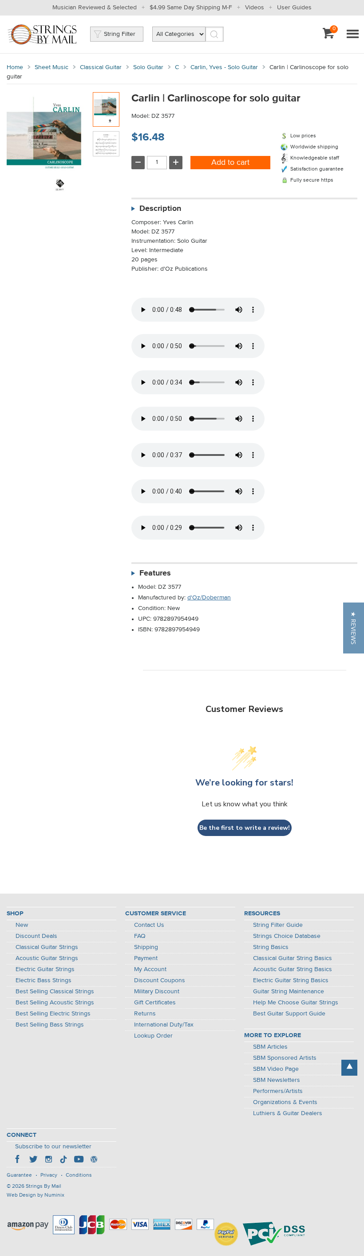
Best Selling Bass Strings (50, 1025)
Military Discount (156, 991)
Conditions (79, 1175)
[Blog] (93, 1160)
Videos (254, 7)
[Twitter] (33, 1160)
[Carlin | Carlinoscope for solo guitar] (106, 109)
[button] (353, 628)
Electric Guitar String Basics (290, 980)
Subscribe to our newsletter (53, 1146)
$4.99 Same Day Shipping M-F (191, 7)
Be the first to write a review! (244, 828)
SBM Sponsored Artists (285, 1058)
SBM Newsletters (276, 1080)
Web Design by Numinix (35, 1195)
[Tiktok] (63, 1160)
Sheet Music (51, 67)
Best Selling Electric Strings (53, 1014)
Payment (146, 958)
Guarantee (19, 1175)
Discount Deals (36, 936)
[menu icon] (352, 34)
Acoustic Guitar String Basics (292, 969)
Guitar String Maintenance (288, 991)
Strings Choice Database (286, 936)
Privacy (48, 1175)
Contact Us (149, 925)
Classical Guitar (101, 67)
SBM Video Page (276, 1069)
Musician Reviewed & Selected (94, 7)
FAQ (140, 936)
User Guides (294, 7)
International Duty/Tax (164, 1025)
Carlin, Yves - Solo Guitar (224, 67)
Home (15, 67)
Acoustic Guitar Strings (47, 958)
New (22, 925)
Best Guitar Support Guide (289, 1014)
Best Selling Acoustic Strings (55, 1002)
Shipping (146, 947)
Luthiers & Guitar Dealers (287, 1113)
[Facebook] (18, 1160)
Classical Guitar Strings (47, 947)
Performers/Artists (278, 1091)
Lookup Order (153, 1036)
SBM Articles (270, 1047)
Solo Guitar (148, 67)
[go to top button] (349, 1068)
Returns (145, 1014)
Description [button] (160, 209)
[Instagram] (48, 1160)
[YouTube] (78, 1160)
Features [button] (155, 573)
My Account (150, 969)
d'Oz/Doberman (209, 598)
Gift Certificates (155, 1002)
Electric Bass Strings (43, 980)
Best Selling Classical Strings (55, 991)
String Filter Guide (278, 925)
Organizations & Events (285, 1102)
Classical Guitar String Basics (292, 958)
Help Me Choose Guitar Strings (295, 1002)
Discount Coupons (159, 980)
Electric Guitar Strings (45, 969)
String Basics (271, 947)
